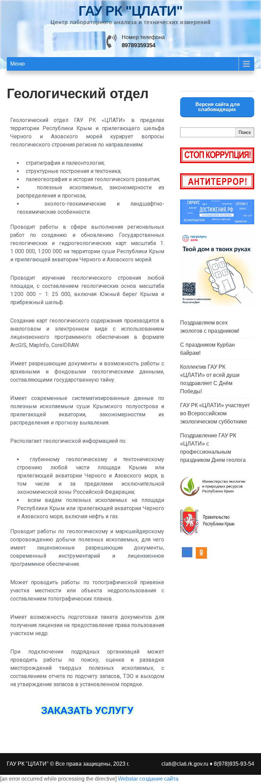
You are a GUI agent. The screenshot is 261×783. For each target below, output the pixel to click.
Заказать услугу (87, 710)
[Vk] (187, 552)
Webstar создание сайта (148, 779)
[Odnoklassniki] (201, 552)
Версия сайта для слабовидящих (217, 106)
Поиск (245, 132)
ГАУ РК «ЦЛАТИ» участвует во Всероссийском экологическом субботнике (215, 413)
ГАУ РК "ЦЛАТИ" (130, 10)
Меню (17, 64)
